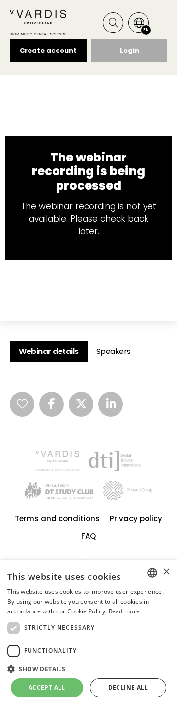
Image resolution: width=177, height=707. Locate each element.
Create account (48, 50)
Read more (124, 611)
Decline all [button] (128, 687)
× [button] (166, 572)
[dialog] (88, 633)
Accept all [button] (47, 687)
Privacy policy (136, 518)
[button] (88, 669)
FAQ (88, 536)
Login (129, 50)
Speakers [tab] (113, 351)
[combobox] (152, 573)
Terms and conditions (57, 518)
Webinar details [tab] (49, 351)
